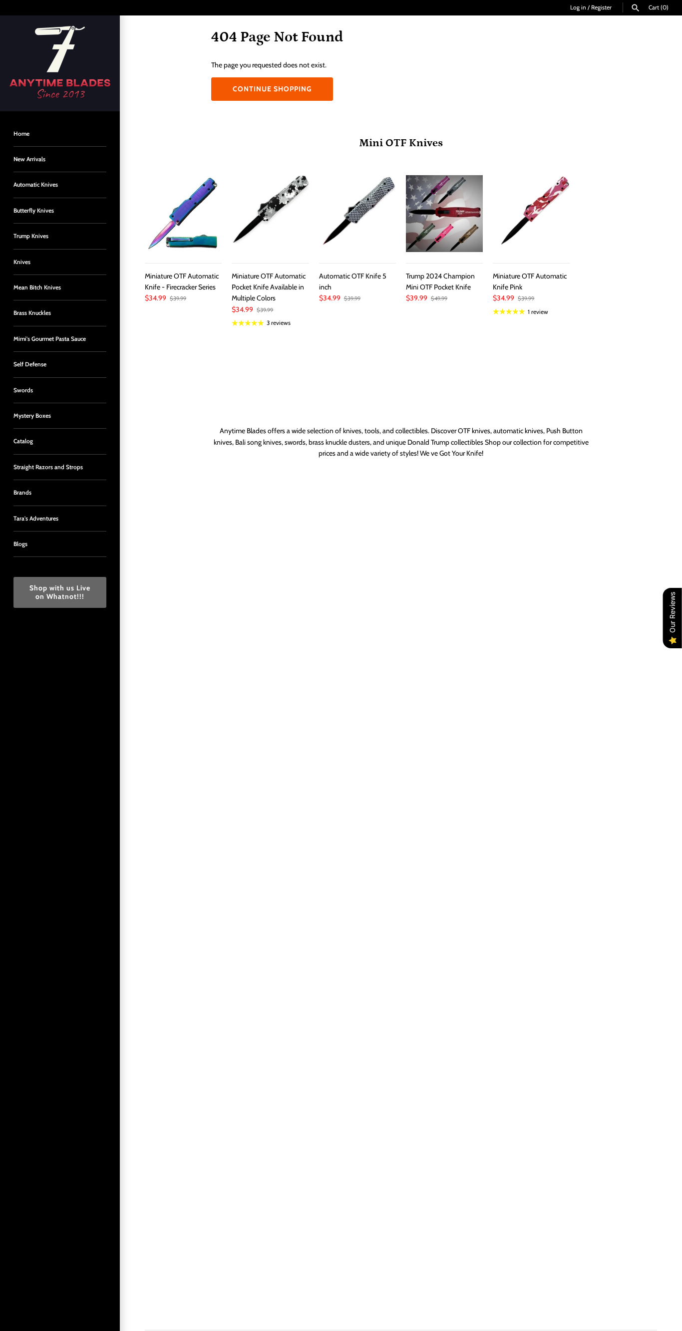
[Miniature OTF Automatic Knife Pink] (531, 213)
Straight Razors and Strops (48, 467)
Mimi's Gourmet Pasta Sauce (49, 338)
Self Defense (29, 364)
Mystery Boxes (32, 415)
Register (601, 7)
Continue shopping (272, 88)
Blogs (20, 543)
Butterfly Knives (33, 210)
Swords (23, 390)
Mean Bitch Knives (37, 287)
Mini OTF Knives (401, 143)
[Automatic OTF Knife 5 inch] (357, 213)
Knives (21, 262)
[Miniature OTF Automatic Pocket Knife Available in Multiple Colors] (270, 213)
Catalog (23, 441)
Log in (578, 7)
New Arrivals (29, 159)
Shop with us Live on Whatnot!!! (59, 592)
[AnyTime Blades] (60, 63)
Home (21, 133)
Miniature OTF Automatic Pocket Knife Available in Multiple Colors (269, 287)
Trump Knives (30, 236)
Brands (22, 492)
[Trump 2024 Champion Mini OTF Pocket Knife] (444, 213)
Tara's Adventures (35, 518)
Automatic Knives (35, 184)
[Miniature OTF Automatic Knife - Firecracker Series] (183, 213)
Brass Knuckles (32, 312)
